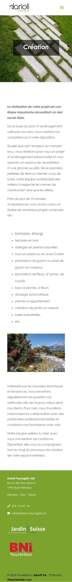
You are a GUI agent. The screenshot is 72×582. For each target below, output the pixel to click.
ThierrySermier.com (19, 579)
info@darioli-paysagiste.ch (29, 513)
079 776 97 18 (21, 506)
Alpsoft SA (40, 575)
